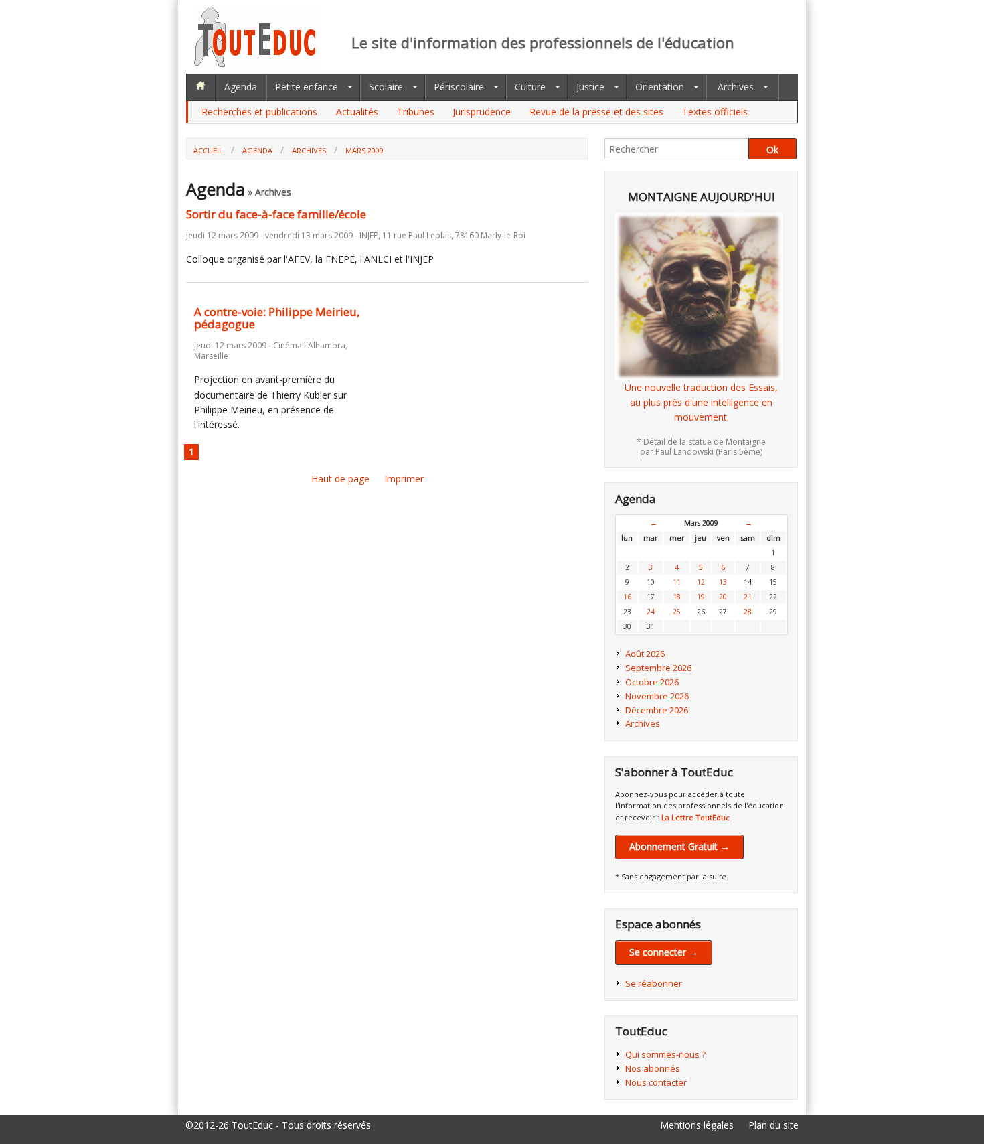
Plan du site (773, 1125)
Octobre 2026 (652, 682)
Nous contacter (656, 1082)
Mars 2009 (364, 150)
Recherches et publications (259, 111)
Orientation (659, 86)
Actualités (357, 111)
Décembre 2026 (656, 710)
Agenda (240, 86)
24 (651, 611)
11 (677, 582)
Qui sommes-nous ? (665, 1054)
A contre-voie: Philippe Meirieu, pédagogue (276, 318)
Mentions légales (697, 1125)
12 (701, 582)
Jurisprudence (482, 111)
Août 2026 (645, 654)
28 (748, 611)
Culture (530, 86)
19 (701, 596)
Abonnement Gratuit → (679, 846)
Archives (736, 86)
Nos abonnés (652, 1068)
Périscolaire (459, 86)
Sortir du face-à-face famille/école (276, 214)
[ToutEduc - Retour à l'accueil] (257, 63)
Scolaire (386, 86)
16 (627, 596)
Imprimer (404, 478)
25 (677, 611)
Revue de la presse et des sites (596, 111)
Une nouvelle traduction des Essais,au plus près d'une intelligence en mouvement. (701, 402)
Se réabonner (653, 983)
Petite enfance (306, 86)
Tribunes (415, 111)
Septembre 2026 (658, 668)
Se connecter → (663, 952)
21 (748, 596)
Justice (590, 86)
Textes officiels (715, 111)
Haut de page (340, 478)
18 (677, 596)
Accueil (208, 150)
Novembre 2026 (657, 696)
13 (723, 582)
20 (723, 596)
